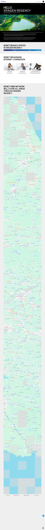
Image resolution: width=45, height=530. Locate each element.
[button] (43, 1)
